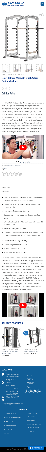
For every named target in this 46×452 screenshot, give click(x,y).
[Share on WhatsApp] (4, 174)
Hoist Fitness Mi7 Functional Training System (10, 352)
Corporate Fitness (11, 413)
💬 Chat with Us (36, 448)
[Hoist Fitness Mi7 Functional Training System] (12, 337)
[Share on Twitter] (12, 174)
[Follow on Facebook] (27, 391)
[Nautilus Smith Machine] (34, 337)
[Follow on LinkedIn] (35, 391)
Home (3, 74)
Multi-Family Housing (12, 417)
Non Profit (31, 431)
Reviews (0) (5, 192)
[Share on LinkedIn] (20, 174)
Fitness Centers (10, 425)
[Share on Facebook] (8, 174)
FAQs (28, 387)
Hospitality (8, 421)
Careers (30, 379)
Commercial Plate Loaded (15, 74)
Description (6, 187)
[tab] (23, 187)
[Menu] (42, 4)
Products (30, 383)
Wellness (31, 420)
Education (8, 429)
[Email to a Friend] (16, 174)
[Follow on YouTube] (39, 391)
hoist (5, 169)
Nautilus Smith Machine (31, 351)
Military (7, 433)
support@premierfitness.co (13, 403)
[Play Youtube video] (23, 147)
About (29, 375)
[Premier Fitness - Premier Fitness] (13, 3)
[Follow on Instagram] (31, 391)
